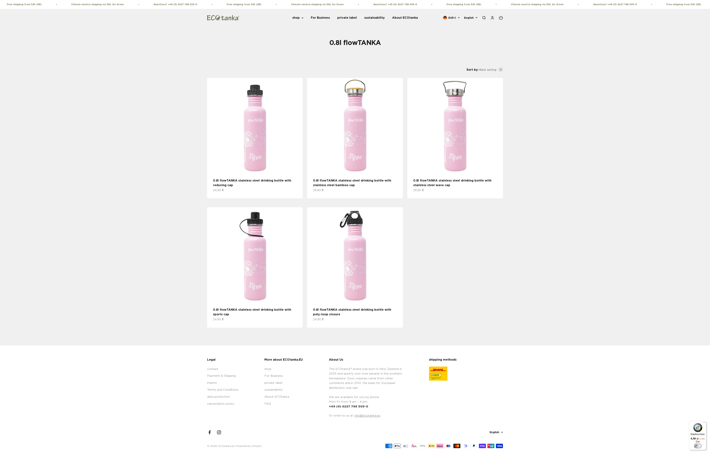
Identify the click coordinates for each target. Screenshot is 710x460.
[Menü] (704, 423)
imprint (212, 382)
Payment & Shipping (221, 375)
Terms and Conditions (222, 389)
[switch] (697, 446)
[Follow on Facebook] (209, 432)
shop (296, 17)
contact (212, 368)
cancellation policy (220, 403)
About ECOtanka (405, 17)
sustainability (374, 17)
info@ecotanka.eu (367, 415)
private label (347, 17)
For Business (320, 17)
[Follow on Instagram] (219, 432)
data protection (218, 396)
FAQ (267, 403)
